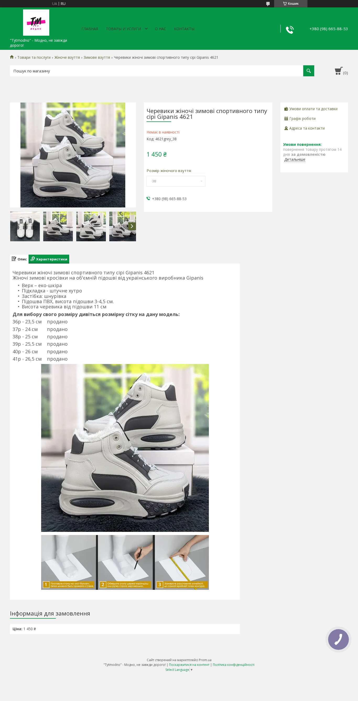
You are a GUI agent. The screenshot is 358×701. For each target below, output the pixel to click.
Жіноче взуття (67, 57)
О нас (160, 28)
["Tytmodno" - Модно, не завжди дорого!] (36, 21)
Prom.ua (205, 660)
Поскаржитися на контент (189, 664)
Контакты (184, 28)
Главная (90, 28)
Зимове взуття (97, 57)
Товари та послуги (34, 57)
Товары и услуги (123, 28)
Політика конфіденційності (233, 664)
